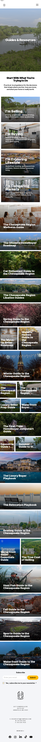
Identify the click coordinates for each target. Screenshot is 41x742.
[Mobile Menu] (37, 5)
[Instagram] (15, 737)
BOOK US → (20, 730)
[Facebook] (10, 737)
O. (16, 722)
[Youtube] (31, 737)
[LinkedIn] (20, 737)
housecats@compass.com (21, 719)
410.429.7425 (21, 722)
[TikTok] (25, 737)
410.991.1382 (21, 720)
